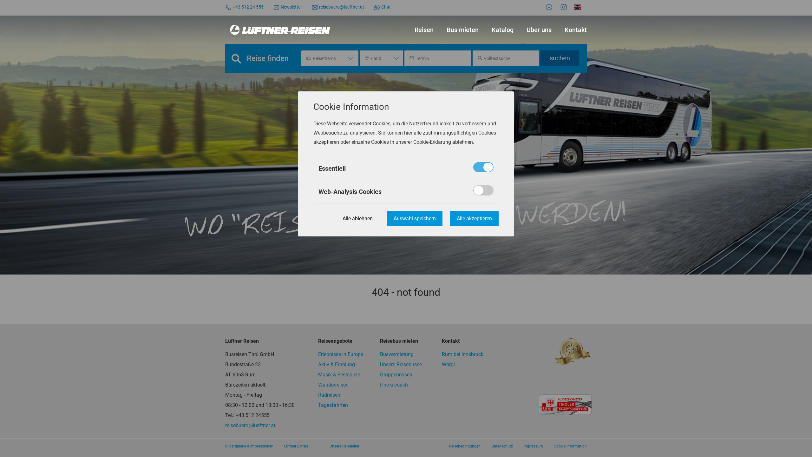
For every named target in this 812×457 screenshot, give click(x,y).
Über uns (539, 30)
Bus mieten (463, 30)
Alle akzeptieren (474, 218)
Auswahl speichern (415, 218)
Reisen (424, 30)
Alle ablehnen (358, 218)
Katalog (503, 30)
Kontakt (576, 30)
